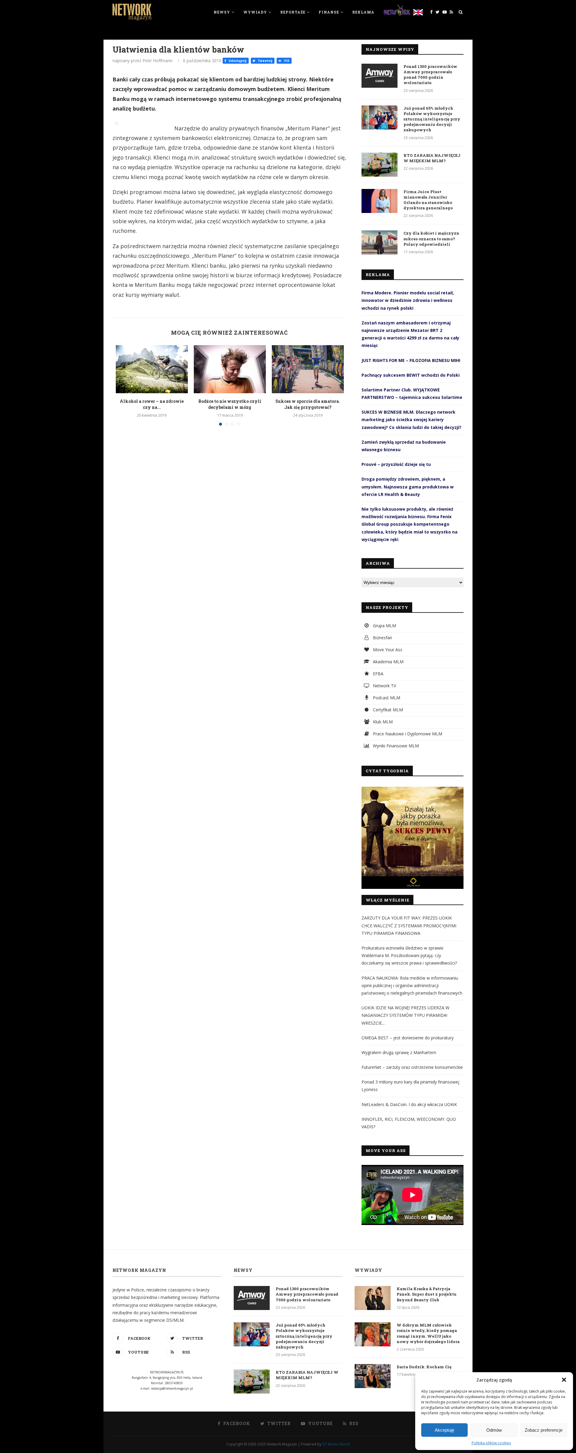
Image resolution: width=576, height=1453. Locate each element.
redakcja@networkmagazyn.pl (172, 1388)
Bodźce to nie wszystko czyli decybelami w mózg (229, 404)
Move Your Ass (387, 649)
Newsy (222, 12)
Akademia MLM (388, 661)
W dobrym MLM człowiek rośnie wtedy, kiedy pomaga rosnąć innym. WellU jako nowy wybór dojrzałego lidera (428, 1333)
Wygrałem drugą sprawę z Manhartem (399, 1052)
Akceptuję (444, 1430)
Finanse (329, 12)
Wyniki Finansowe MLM (395, 746)
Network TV (384, 686)
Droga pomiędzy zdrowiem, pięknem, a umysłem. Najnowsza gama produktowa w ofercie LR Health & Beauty (408, 486)
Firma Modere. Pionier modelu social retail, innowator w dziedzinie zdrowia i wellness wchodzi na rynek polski (408, 300)
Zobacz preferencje (543, 1430)
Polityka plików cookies (491, 1442)
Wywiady (255, 12)
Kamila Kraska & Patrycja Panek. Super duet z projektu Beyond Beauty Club (427, 1294)
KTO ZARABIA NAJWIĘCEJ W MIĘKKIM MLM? (432, 158)
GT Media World (336, 1444)
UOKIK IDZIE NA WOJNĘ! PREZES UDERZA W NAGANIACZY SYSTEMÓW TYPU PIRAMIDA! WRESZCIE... (405, 1015)
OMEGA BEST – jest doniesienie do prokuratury (408, 1038)
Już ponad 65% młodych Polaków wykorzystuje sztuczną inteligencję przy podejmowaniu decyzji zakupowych (432, 119)
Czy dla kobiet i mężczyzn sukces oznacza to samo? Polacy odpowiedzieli (431, 238)
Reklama (363, 12)
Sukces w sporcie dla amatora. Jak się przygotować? (307, 404)
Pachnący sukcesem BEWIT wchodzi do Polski (411, 375)
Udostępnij (237, 61)
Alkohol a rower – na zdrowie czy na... (152, 404)
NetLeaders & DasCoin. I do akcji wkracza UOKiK (409, 1104)
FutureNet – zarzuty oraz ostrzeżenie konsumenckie (412, 1067)
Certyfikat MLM (387, 710)
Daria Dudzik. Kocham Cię (424, 1366)
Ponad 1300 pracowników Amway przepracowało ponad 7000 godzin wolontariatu (430, 75)
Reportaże (292, 12)
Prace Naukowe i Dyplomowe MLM (407, 734)
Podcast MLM (386, 698)
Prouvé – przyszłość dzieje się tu (396, 464)
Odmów (494, 1430)
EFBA (377, 673)
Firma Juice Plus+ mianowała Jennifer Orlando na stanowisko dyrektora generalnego (428, 200)
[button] (564, 1380)
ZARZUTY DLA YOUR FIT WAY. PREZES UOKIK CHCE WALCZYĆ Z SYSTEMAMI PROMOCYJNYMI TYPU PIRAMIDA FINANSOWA (409, 925)
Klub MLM (382, 722)
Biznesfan (382, 637)
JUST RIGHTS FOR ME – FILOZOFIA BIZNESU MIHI (411, 360)
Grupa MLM (384, 625)
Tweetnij (264, 61)
